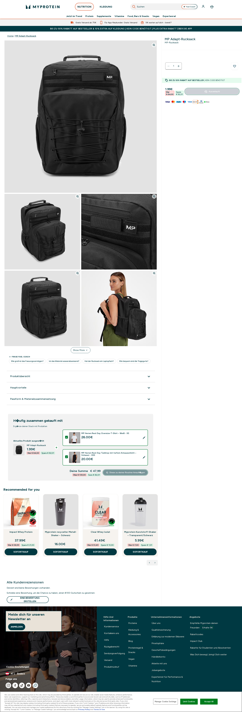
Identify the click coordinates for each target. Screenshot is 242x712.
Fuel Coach (190, 7)
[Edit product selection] (144, 437)
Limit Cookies (189, 702)
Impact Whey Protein (21, 532)
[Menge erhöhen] (178, 66)
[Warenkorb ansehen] (212, 6)
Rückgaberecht (111, 646)
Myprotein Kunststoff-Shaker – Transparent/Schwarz (140, 533)
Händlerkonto (158, 657)
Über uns (156, 623)
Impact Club (196, 641)
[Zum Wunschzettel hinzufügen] (234, 66)
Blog (130, 641)
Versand (108, 660)
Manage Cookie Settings (165, 702)
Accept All (208, 702)
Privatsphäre (158, 643)
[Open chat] (35, 685)
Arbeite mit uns (159, 663)
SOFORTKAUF (20, 552)
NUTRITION (84, 6)
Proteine (132, 623)
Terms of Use (99, 709)
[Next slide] (157, 531)
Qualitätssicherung (161, 630)
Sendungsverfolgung (114, 653)
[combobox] (164, 6)
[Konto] (203, 7)
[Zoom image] (154, 45)
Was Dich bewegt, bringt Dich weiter (208, 654)
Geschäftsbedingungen (163, 650)
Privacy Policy (84, 709)
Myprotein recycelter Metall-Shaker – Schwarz (61, 533)
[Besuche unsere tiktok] (22, 685)
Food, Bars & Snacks (138, 16)
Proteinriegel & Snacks (135, 650)
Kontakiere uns (111, 633)
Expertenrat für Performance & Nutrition (167, 679)
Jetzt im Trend (74, 16)
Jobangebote (158, 670)
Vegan (156, 16)
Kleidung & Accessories (134, 632)
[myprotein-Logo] (43, 6)
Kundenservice (111, 626)
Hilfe (106, 640)
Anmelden (17, 627)
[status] (173, 66)
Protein (89, 16)
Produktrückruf (111, 667)
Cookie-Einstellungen (17, 667)
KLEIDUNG (106, 6)
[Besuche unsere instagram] (8, 685)
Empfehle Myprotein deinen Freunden (204, 625)
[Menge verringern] (168, 66)
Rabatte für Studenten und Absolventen (210, 648)
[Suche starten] (134, 6)
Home (10, 36)
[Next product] (155, 562)
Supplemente (104, 16)
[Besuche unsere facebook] (15, 685)
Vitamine (119, 16)
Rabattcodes (196, 634)
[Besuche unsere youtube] (28, 685)
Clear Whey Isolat (100, 532)
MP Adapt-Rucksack (25, 36)
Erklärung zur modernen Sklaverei (168, 636)
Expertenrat (169, 16)
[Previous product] (149, 562)
